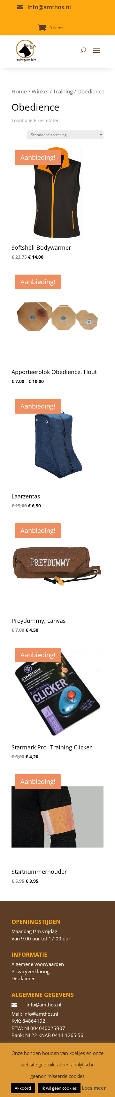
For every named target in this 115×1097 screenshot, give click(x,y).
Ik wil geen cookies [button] (59, 1088)
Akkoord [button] (23, 1088)
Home (19, 91)
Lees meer (94, 1088)
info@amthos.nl (49, 7)
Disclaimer (23, 978)
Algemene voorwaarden (38, 964)
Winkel (40, 91)
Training (63, 91)
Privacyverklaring (31, 971)
